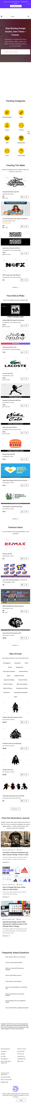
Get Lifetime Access (15, 6)
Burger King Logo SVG (9, 454)
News (20, 919)
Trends (20, 849)
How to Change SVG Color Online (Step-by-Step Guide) (14, 888)
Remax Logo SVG (7, 553)
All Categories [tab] (6, 663)
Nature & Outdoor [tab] (8, 684)
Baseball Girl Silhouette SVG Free (12, 400)
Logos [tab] (15, 696)
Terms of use (20, 1054)
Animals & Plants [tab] (23, 671)
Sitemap (3, 1054)
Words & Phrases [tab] (7, 688)
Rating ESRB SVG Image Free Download (13, 320)
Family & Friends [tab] (23, 680)
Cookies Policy (21, 1056)
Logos (12, 375)
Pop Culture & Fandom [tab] (9, 671)
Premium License (21, 1049)
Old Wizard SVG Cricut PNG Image (12, 743)
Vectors (12, 635)
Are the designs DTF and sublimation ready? (15, 1001)
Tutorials (20, 884)
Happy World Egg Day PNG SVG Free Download (15, 480)
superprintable (7, 220)
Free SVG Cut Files (6, 1077)
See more (15, 809)
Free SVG (3, 1056)
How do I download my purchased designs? (14, 994)
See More (28, 132)
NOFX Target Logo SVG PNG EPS (11, 275)
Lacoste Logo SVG (8, 373)
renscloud (6, 798)
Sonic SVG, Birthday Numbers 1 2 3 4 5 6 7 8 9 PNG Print (15, 580)
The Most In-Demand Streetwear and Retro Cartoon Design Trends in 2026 (15, 854)
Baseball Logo (4, 1082)
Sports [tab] (8, 675)
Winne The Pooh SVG (6, 1079)
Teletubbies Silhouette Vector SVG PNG (13, 796)
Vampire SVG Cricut (8, 769)
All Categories (4, 1058)
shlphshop (6, 250)
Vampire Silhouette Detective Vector (12, 717)
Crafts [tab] (26, 663)
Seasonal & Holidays (15, 349)
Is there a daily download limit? (13, 962)
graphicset (6, 194)
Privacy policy (20, 1051)
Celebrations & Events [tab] (22, 688)
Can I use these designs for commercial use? (16, 987)
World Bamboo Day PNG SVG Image (12, 506)
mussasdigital (7, 582)
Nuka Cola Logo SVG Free (10, 427)
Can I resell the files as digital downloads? (16, 1007)
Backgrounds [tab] (19, 667)
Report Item (20, 1061)
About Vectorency (5, 1049)
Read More (5, 862)
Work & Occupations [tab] (22, 684)
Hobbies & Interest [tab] (19, 675)
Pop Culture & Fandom (15, 250)
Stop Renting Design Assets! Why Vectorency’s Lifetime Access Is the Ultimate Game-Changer (15, 924)
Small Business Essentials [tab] (21, 692)
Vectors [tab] (10, 667)
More (21, 1100)
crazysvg (6, 608)
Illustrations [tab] (17, 663)
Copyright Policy (21, 1058)
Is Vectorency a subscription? (13, 981)
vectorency (6, 349)
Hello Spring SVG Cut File (9, 347)
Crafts (13, 220)
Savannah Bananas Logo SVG (11, 191)
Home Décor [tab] (7, 692)
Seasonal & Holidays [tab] (9, 680)
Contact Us (3, 1051)
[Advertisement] (15, 81)
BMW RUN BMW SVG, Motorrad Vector (13, 606)
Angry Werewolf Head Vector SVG (12, 633)
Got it (10, 1100)
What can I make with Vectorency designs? (14, 968)
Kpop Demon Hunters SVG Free (11, 248)
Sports (12, 194)
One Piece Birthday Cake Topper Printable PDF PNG (15, 218)
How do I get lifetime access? (13, 975)
